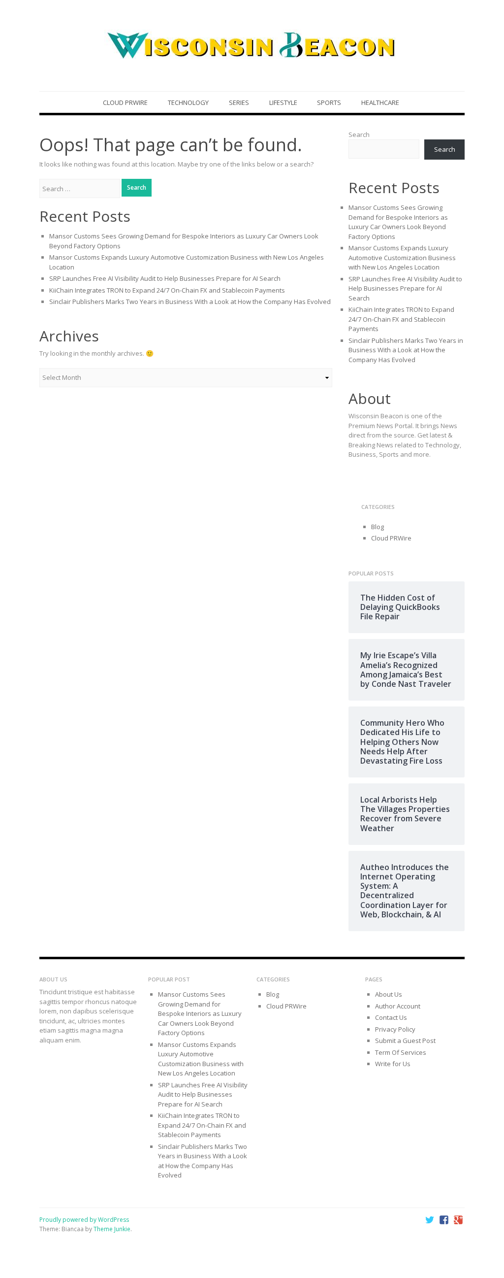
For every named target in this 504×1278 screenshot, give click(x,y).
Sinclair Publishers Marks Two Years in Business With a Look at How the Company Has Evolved (190, 301)
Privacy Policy (395, 1029)
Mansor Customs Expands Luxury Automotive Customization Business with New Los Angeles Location (402, 257)
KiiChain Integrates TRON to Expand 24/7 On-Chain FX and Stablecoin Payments (167, 290)
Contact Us (391, 1017)
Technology (188, 102)
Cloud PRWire (125, 102)
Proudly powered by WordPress (84, 1219)
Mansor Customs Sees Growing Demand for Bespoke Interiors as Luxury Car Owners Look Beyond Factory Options (398, 222)
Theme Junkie (112, 1229)
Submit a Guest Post (405, 1040)
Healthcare (380, 102)
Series (239, 102)
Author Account (397, 1006)
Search (359, 134)
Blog (377, 526)
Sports (329, 102)
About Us (388, 994)
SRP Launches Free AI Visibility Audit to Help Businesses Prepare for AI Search (165, 278)
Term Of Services (400, 1052)
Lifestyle (283, 102)
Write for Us (392, 1063)
